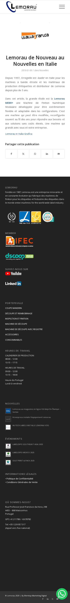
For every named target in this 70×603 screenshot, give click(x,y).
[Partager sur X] (23, 153)
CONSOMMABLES (13, 339)
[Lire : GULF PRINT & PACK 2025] (8, 462)
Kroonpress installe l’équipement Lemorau (32, 417)
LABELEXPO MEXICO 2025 (23, 452)
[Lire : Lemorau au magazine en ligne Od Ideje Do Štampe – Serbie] (8, 411)
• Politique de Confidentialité (19, 478)
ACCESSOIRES (12, 334)
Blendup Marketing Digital (35, 595)
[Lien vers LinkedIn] (47, 598)
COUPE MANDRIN (13, 308)
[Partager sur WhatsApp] (35, 153)
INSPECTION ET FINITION (16, 318)
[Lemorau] (29, 6)
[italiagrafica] (35, 37)
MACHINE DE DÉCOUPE (16, 323)
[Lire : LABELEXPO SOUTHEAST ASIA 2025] (8, 446)
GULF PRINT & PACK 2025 (23, 460)
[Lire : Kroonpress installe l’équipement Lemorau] (8, 419)
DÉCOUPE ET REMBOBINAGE (18, 313)
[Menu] (60, 6)
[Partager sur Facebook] (11, 153)
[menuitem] (60, 6)
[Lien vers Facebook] (42, 598)
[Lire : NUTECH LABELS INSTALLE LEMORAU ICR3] (8, 427)
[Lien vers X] (52, 598)
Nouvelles (44, 70)
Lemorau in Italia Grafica (18, 133)
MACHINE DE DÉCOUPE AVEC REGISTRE (24, 329)
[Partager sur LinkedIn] (47, 153)
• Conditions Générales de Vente (21, 482)
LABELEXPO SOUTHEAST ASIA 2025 (28, 444)
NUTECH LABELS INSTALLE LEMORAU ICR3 (31, 425)
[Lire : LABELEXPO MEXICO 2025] (8, 454)
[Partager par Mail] (59, 153)
